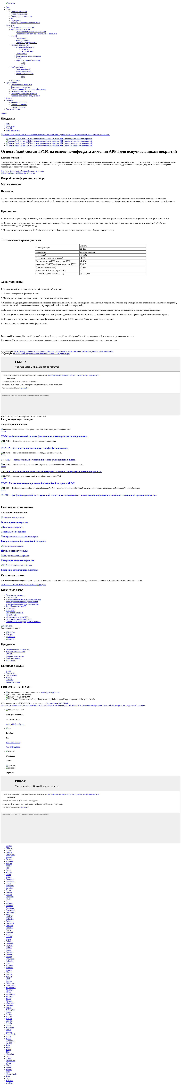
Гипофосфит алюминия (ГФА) (18, 619)
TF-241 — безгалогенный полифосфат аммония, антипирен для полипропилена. (44, 436)
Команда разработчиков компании (25, 23)
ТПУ (23, 65)
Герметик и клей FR (14, 613)
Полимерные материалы (21, 91)
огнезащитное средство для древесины (22, 604)
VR (12, 18)
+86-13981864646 (13, 743)
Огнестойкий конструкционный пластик (23, 622)
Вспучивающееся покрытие (22, 27)
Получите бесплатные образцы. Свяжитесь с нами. (22, 171)
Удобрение (15, 80)
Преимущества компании (21, 16)
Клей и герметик (18, 67)
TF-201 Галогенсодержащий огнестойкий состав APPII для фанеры (41, 354)
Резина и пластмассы (20, 45)
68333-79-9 (76, 705)
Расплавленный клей (24, 74)
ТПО (23, 63)
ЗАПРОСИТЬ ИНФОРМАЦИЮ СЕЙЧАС (19, 585)
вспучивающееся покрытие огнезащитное (23, 599)
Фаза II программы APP (16, 606)
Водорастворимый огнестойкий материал (28, 89)
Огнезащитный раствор (92, 705)
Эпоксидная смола (23, 71)
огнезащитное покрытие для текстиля (22, 602)
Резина (19, 58)
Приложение (11, 82)
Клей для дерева (22, 40)
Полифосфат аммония (15, 595)
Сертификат (16, 20)
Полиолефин (21, 54)
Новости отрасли (18, 107)
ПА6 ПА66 (25, 49)
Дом (7, 7)
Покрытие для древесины (26, 43)
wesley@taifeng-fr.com (50, 692)
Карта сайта (52, 703)
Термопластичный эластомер (28, 60)
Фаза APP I (10, 611)
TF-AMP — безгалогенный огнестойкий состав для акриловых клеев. (38, 459)
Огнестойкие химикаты (30, 705)
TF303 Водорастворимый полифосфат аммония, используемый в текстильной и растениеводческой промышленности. (64, 351)
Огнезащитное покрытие (21, 85)
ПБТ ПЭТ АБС (27, 51)
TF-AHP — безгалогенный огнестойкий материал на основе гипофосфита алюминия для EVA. (51, 471)
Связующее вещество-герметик (24, 94)
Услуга (9, 98)
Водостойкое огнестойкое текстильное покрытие (36, 34)
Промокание (21, 38)
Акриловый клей (23, 69)
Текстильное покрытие (20, 29)
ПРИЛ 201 (10, 608)
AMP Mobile (63, 703)
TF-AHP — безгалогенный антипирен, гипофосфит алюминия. (34, 448)
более (3, 431)
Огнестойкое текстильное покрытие (31, 32)
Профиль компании (19, 12)
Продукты (10, 25)
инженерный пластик (25, 47)
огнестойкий (11, 597)
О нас (8, 9)
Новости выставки (19, 102)
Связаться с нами (13, 109)
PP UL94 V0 (11, 615)
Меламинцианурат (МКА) (17, 617)
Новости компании (19, 105)
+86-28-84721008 (13, 747)
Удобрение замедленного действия (25, 96)
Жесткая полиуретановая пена (28, 56)
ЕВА (23, 76)
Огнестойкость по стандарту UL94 (56, 705)
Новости (9, 100)
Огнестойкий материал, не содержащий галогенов (124, 705)
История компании (19, 14)
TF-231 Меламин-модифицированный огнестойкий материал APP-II (37, 483)
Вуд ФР (14, 36)
